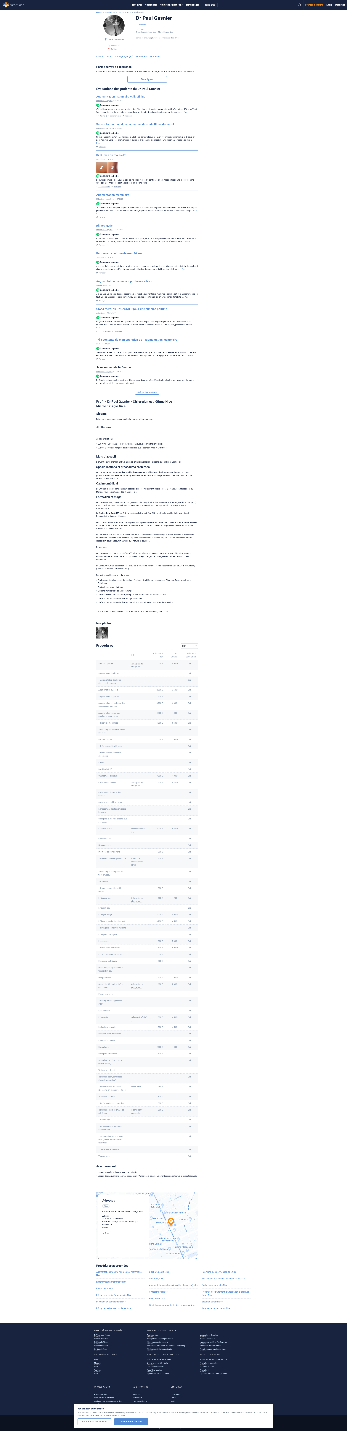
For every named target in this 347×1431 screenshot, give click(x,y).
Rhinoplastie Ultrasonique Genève (160, 1339)
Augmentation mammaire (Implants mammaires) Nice (119, 1273)
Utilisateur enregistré (104, 101)
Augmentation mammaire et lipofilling (120, 96)
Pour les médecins (314, 5)
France (121, 12)
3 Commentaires (114, 116)
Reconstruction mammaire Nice (111, 1282)
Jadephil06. (100, 159)
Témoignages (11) (124, 56)
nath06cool (100, 313)
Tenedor (99, 258)
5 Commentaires (104, 331)
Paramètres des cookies (94, 1421)
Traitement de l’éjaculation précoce (213, 1359)
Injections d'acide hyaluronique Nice (219, 1272)
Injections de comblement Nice (111, 1301)
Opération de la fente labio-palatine (213, 1373)
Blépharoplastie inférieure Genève (160, 1349)
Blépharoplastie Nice (159, 1272)
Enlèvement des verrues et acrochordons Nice (223, 1278)
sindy (98, 344)
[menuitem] (136, 5)
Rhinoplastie (104, 225)
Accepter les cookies (131, 1421)
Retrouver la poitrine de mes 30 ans (119, 253)
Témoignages (192, 5)
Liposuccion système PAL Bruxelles (213, 1342)
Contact (100, 56)
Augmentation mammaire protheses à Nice (124, 281)
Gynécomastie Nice (158, 1292)
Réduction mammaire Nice (214, 1285)
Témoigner (210, 5)
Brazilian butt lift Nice (212, 1301)
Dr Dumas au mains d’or (111, 155)
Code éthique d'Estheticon (104, 1398)
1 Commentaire (104, 187)
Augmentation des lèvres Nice (216, 1308)
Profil (109, 56)
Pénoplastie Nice (157, 1298)
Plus (186, 112)
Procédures (136, 5)
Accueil (99, 12)
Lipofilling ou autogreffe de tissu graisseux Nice (172, 1305)
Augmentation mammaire (112, 195)
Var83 (98, 285)
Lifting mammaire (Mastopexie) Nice (113, 1295)
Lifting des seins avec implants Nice (113, 1308)
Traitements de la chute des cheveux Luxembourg (166, 1346)
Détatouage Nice (157, 1278)
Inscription (340, 5)
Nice (129, 12)
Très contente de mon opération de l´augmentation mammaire (136, 339)
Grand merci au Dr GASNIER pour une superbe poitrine (131, 309)
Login (329, 5)
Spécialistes (151, 5)
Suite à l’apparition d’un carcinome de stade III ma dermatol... (136, 124)
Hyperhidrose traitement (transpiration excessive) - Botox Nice (226, 1293)
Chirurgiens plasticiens (171, 5)
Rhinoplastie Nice (104, 1288)
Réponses (155, 56)
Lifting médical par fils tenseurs (159, 1359)
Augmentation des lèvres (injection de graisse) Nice (173, 1285)
